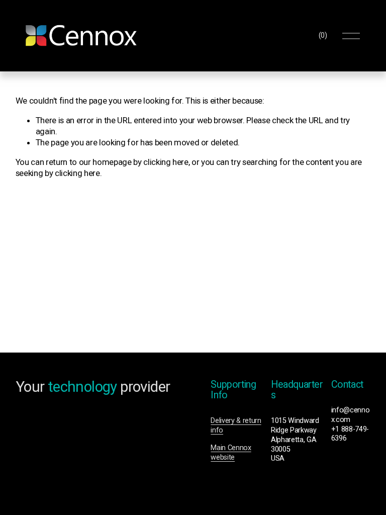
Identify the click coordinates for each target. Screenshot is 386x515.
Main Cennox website (231, 453)
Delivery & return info (236, 425)
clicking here (165, 162)
